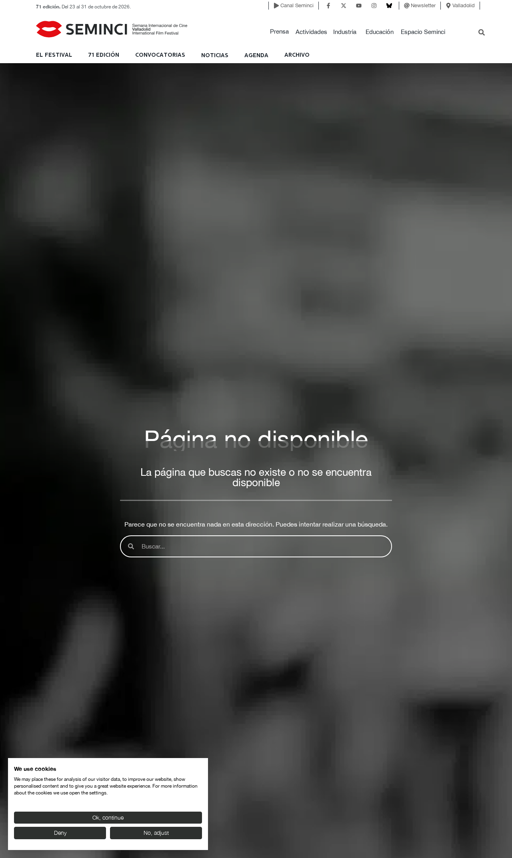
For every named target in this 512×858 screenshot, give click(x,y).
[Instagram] (374, 5)
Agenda (256, 55)
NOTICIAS (214, 55)
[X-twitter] (343, 5)
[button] (279, 32)
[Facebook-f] (328, 5)
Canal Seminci (297, 5)
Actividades (311, 31)
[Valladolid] (448, 5)
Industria (344, 31)
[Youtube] (358, 5)
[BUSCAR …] (481, 33)
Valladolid (463, 5)
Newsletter (423, 5)
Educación (380, 31)
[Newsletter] (407, 5)
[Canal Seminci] (276, 5)
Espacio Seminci (423, 31)
